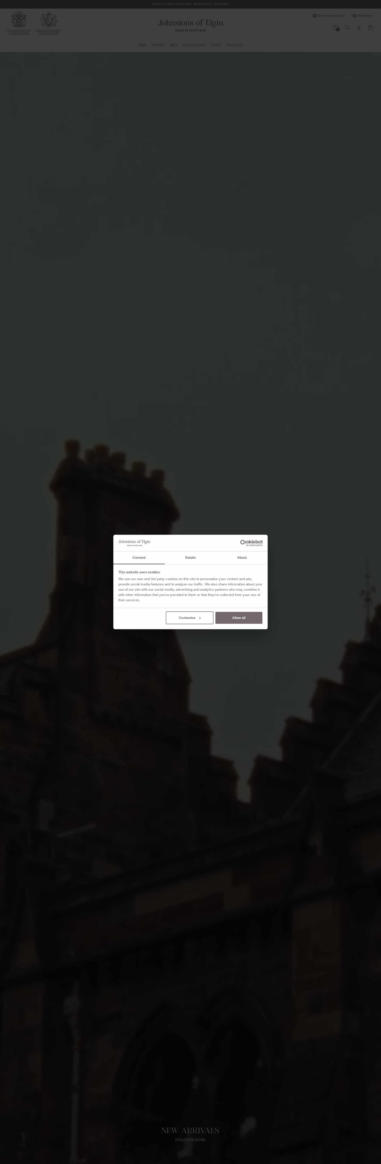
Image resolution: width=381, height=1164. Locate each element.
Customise (187, 618)
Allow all (238, 618)
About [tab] (242, 557)
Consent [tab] (139, 557)
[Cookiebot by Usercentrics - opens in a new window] (243, 543)
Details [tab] (190, 557)
